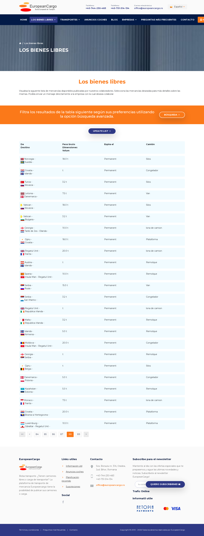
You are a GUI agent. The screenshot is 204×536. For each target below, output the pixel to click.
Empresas (128, 19)
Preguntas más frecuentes (158, 19)
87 (61, 434)
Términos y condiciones (29, 530)
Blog (114, 19)
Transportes (69, 19)
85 (45, 434)
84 (37, 434)
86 (53, 434)
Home (23, 19)
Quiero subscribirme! (164, 484)
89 (78, 434)
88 (70, 434)
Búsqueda (170, 114)
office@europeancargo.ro (148, 8)
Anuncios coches (95, 19)
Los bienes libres (42, 19)
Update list (100, 131)
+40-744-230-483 (96, 8)
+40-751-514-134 (120, 8)
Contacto (187, 19)
